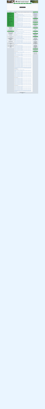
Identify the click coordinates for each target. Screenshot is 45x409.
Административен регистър (35, 15)
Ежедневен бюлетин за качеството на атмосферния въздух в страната (35, 19)
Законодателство (9, 22)
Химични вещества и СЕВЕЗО (10, 21)
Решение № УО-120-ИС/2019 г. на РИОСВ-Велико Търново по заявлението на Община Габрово (23, 42)
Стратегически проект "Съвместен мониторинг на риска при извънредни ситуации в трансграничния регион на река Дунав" (35, 39)
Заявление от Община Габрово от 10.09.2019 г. (19, 60)
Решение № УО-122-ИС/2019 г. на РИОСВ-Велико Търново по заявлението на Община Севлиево (23, 47)
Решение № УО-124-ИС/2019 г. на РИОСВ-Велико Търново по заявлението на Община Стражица (23, 50)
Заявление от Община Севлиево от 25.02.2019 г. (19, 20)
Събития (35, 35)
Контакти (30, 3)
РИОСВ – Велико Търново (22, 1)
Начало (14, 3)
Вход (35, 29)
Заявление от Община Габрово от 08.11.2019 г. (19, 82)
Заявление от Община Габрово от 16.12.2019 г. (19, 87)
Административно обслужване (10, 13)
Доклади (22, 3)
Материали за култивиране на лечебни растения (11, 46)
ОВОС (8, 17)
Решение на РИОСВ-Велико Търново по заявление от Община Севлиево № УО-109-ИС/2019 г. (23, 21)
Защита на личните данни (10, 25)
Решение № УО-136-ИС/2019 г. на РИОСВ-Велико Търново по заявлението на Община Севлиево (23, 72)
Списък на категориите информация (35, 17)
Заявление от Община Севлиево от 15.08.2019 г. (19, 55)
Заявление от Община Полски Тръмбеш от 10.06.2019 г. (19, 38)
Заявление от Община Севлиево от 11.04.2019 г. (19, 29)
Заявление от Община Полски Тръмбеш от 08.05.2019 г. (19, 31)
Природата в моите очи (35, 53)
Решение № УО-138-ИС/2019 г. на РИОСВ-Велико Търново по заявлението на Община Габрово (23, 75)
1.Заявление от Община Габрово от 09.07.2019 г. (18, 45)
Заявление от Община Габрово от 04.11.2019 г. (19, 79)
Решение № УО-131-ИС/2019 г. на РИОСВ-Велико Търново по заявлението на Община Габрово (23, 62)
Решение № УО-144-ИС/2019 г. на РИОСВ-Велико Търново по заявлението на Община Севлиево (23, 84)
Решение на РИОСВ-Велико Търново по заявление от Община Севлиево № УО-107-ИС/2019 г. (23, 18)
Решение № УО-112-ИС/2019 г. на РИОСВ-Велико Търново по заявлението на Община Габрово (23, 26)
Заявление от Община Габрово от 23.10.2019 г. (19, 74)
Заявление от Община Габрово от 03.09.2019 (18, 57)
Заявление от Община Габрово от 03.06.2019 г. (19, 35)
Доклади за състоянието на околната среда (35, 14)
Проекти (19, 3)
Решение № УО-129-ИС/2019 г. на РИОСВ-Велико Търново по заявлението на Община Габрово (23, 59)
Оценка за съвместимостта (10, 18)
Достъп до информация (10, 14)
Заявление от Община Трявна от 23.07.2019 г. (19, 48)
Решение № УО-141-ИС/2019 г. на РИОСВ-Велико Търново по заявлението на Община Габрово (23, 80)
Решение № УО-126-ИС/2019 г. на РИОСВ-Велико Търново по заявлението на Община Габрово (23, 54)
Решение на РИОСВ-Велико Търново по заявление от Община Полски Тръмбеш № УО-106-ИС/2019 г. (23, 16)
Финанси (24, 3)
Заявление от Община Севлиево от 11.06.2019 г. (19, 40)
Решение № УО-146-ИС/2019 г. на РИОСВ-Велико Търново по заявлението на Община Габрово (23, 88)
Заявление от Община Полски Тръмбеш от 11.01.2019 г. (19, 15)
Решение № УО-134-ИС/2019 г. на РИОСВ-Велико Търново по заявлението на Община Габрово (23, 65)
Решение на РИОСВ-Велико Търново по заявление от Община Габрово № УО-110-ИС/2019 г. (23, 23)
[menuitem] (20, 7)
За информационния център (35, 34)
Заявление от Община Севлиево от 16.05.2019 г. (19, 33)
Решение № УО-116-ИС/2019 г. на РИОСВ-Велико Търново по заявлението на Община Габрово (23, 36)
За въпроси (27, 3)
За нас (16, 3)
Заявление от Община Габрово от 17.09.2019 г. (19, 64)
